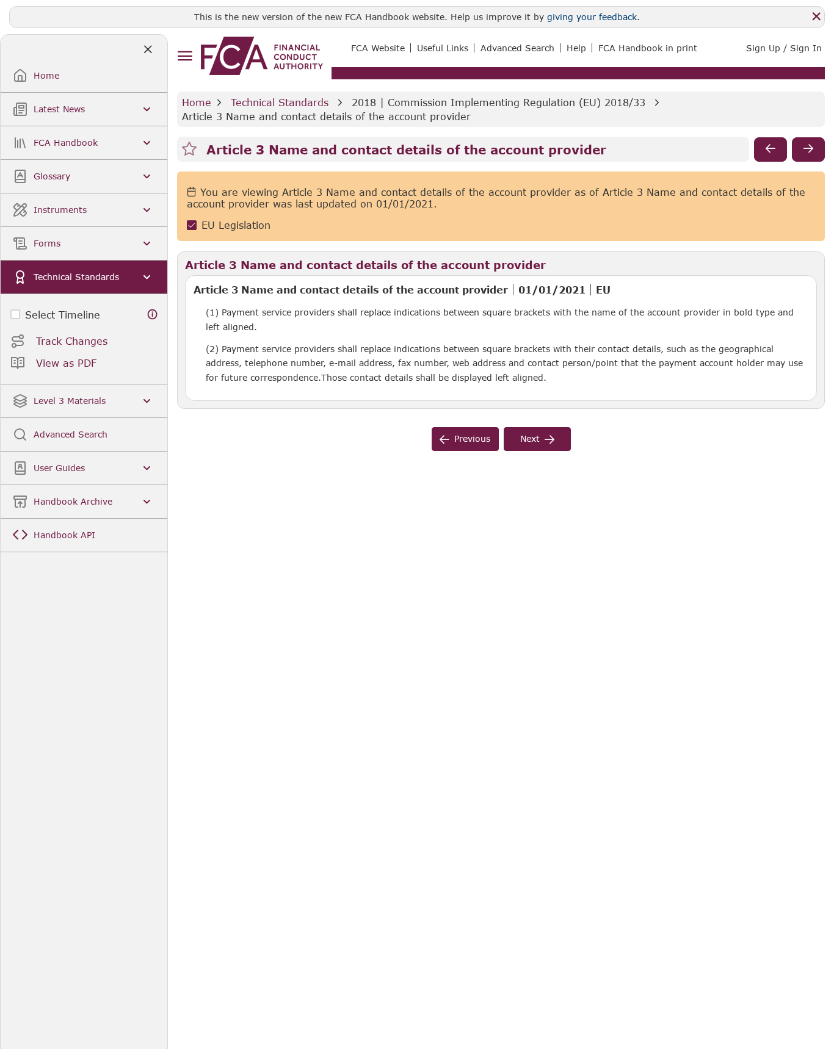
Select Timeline (62, 314)
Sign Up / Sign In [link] (784, 48)
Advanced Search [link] (517, 48)
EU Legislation (235, 225)
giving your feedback (592, 17)
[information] (153, 314)
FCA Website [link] (378, 48)
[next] (808, 149)
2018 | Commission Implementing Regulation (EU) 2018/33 (498, 102)
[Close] (816, 16)
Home (196, 102)
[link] (261, 56)
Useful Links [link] (442, 48)
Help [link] (576, 48)
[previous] (770, 149)
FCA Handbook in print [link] (647, 48)
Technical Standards (279, 102)
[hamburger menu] (184, 56)
